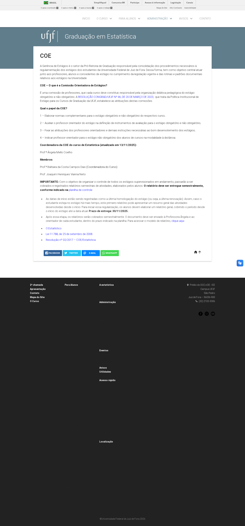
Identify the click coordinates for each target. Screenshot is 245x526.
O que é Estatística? (109, 289)
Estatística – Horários (110, 402)
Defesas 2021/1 (38, 367)
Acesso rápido (107, 380)
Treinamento (106, 315)
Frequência (71, 329)
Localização (106, 441)
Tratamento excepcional (76, 342)
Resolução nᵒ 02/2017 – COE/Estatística (71, 239)
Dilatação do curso (109, 433)
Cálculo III (70, 448)
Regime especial (73, 338)
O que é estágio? (108, 337)
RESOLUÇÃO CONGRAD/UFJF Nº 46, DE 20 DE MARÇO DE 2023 (115, 97)
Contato (205, 18)
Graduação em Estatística (100, 36)
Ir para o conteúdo (49, 8)
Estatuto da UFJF (108, 393)
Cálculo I (70, 439)
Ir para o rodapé (104, 8)
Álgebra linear (72, 430)
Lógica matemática (74, 483)
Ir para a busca (86, 8)
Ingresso (35, 327)
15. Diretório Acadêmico (76, 510)
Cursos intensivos (74, 320)
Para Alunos (127, 18)
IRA (67, 377)
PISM (34, 332)
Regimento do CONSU (110, 420)
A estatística (106, 285)
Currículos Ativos (39, 350)
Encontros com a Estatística (113, 359)
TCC (103, 437)
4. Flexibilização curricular (77, 413)
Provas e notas (72, 364)
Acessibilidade (190, 8)
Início (86, 18)
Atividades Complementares (113, 385)
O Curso (102, 18)
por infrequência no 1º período (79, 355)
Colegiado (105, 307)
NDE (103, 346)
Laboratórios (37, 358)
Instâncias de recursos (76, 346)
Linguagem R (72, 479)
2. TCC (69, 294)
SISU (34, 336)
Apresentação (38, 289)
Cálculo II (70, 443)
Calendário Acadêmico (111, 389)
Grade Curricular (39, 354)
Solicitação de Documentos (113, 429)
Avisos (183, 18)
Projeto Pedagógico (40, 345)
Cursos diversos (73, 457)
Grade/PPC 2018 (39, 323)
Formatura (71, 324)
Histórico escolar (73, 373)
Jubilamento (71, 351)
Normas (35, 341)
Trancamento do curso (76, 399)
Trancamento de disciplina (78, 395)
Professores (37, 310)
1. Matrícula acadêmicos (77, 289)
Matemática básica (74, 488)
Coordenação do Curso (111, 311)
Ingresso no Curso (109, 398)
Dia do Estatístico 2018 (110, 355)
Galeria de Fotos (108, 363)
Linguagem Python (74, 474)
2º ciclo (35, 306)
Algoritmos (71, 435)
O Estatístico (54, 228)
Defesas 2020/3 (38, 372)
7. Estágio (70, 302)
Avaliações (71, 369)
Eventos (103, 350)
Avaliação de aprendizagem (78, 316)
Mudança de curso (74, 360)
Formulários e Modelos (111, 324)
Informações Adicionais (76, 422)
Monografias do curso (75, 298)
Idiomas (70, 466)
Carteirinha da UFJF (109, 376)
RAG (102, 411)
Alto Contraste (176, 8)
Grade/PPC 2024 (39, 319)
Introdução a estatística (76, 470)
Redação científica (74, 496)
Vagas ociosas (72, 408)
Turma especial (73, 404)
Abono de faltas (73, 333)
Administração (157, 18)
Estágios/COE (107, 424)
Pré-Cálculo (71, 492)
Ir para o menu (68, 8)
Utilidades (105, 371)
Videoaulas (71, 426)
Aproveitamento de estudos (78, 311)
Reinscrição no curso (75, 386)
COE (103, 320)
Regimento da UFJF (109, 415)
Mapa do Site (161, 8)
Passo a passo (72, 307)
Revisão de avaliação (75, 382)
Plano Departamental (110, 407)
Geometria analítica (75, 461)
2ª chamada (36, 285)
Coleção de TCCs (39, 363)
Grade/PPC (37, 314)
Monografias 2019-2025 (42, 376)
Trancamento (72, 391)
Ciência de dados (74, 452)
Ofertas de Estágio (109, 342)
